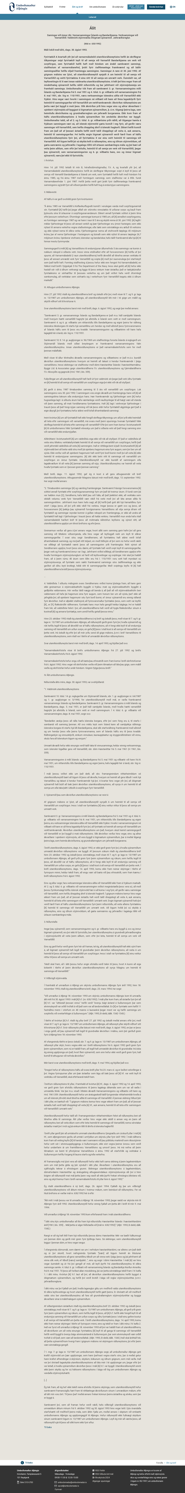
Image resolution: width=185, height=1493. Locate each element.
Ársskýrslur (118, 7)
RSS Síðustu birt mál (104, 1474)
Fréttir (62, 7)
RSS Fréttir (100, 1470)
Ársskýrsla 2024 (102, 1477)
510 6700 (29, 1482)
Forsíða (159, 1463)
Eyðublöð (48, 7)
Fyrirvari (58, 1489)
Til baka (48, 1427)
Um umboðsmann (97, 7)
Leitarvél (92, 17)
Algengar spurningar (101, 1481)
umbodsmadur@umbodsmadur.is (72, 1482)
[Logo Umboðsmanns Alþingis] (20, 7)
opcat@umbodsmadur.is (68, 1486)
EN (174, 7)
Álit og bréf (77, 7)
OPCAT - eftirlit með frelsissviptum (136, 7)
